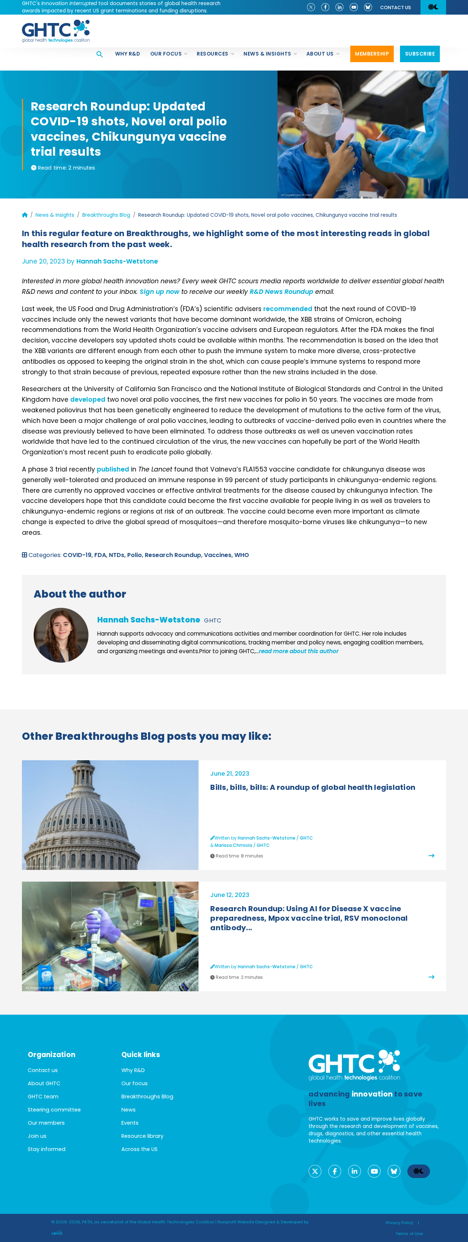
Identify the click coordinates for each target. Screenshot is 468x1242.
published (113, 469)
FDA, (101, 555)
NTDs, (118, 555)
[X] (311, 6)
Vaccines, (219, 555)
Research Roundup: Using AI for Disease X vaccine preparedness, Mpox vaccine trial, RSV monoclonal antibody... (309, 918)
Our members (46, 1122)
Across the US (139, 1149)
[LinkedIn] (339, 6)
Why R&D (127, 53)
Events (130, 1122)
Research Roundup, (174, 555)
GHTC (212, 620)
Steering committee (54, 1109)
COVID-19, (78, 555)
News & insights (54, 215)
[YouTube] (354, 6)
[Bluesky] (368, 6)
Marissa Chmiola (233, 845)
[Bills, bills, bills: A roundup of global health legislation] (431, 856)
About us (320, 53)
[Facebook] (325, 6)
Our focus (166, 53)
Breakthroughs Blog (106, 215)
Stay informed (46, 1149)
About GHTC (44, 1083)
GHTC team (43, 1096)
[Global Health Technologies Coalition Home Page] (56, 23)
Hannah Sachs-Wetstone (117, 261)
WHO (241, 555)
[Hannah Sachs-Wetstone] (61, 635)
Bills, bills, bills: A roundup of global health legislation (312, 787)
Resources (213, 53)
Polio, (136, 555)
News (128, 1109)
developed (87, 399)
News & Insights (267, 53)
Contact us (395, 7)
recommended (287, 308)
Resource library (142, 1136)
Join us (37, 1136)
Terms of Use (409, 1234)
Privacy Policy (399, 1223)
